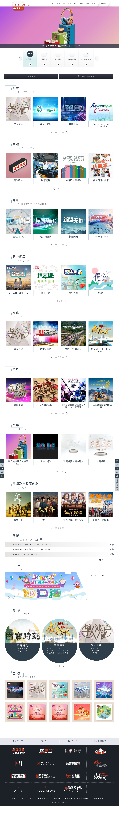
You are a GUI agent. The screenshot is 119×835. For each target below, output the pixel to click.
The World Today (86, 59)
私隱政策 (69, 798)
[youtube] (117, 461)
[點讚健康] (73, 751)
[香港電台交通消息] (14, 741)
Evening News (101, 236)
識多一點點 (45, 124)
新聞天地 (73, 236)
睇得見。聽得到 (73, 180)
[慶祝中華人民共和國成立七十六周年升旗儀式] (59, 712)
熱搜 (16, 536)
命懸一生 (18, 520)
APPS (87, 4)
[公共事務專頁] (73, 763)
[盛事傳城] (59, 631)
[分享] (41, 741)
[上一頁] (19, 58)
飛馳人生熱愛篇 (101, 520)
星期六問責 (18, 236)
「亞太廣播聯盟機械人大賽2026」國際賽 (73, 406)
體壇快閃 (18, 405)
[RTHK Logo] (19, 5)
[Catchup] (41, 539)
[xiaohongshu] (117, 472)
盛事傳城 (59, 645)
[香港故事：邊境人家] (104, 712)
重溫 (81, 4)
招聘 (24, 798)
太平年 (45, 520)
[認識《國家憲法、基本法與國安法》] (45, 776)
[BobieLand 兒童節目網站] (100, 751)
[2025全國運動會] (18, 751)
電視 (58, 4)
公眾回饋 (102, 741)
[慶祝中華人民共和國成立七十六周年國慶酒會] (37, 712)
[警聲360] (82, 690)
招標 (32, 798)
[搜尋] (112, 3)
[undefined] (53, 4)
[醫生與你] (59, 690)
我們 (93, 4)
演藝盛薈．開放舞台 (73, 461)
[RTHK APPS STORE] (18, 789)
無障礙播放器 (83, 798)
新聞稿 (15, 798)
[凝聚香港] (104, 690)
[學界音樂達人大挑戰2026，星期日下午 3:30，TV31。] (59, 27)
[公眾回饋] (95, 741)
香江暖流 (18, 180)
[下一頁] (97, 58)
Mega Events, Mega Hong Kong (101, 350)
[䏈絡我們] (69, 741)
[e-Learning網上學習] (45, 763)
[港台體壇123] (15, 690)
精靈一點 (45, 293)
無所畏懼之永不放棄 (73, 520)
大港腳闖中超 (30, 59)
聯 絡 (75, 741)
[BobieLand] (59, 587)
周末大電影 (45, 349)
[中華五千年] (73, 789)
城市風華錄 (58, 59)
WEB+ (75, 4)
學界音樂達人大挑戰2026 (18, 462)
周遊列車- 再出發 (73, 349)
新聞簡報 (44, 59)
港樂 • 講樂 (45, 461)
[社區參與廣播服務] (100, 763)
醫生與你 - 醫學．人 (18, 293)
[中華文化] (18, 776)
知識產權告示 (44, 798)
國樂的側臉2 (72, 59)
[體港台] (45, 751)
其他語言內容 (98, 798)
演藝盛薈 (100, 461)
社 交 (47, 741)
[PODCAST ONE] (45, 789)
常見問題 (57, 798)
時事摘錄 (45, 180)
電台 (63, 4)
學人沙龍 (18, 124)
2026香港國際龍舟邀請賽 (100, 406)
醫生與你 (73, 293)
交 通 (20, 741)
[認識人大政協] (82, 712)
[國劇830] (18, 763)
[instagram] (117, 465)
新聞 (69, 4)
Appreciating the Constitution (101, 125)
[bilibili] (117, 468)
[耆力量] (73, 776)
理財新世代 (45, 236)
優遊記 (101, 293)
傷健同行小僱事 (101, 180)
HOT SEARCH (28, 540)
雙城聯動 (73, 124)
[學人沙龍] (96, 631)
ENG (102, 4)
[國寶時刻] (22, 631)
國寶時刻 (22, 645)
